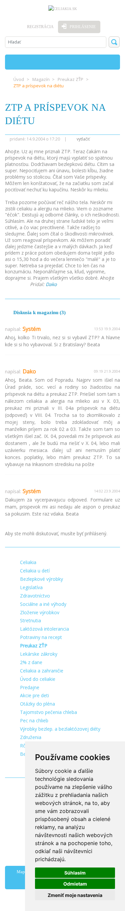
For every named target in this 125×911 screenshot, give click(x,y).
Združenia (30, 737)
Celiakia (28, 562)
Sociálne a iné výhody (43, 604)
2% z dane (31, 662)
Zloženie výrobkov (39, 612)
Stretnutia (30, 620)
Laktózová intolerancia (44, 629)
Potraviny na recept (41, 637)
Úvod (18, 79)
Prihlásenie (83, 26)
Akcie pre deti (34, 695)
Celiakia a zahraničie (41, 670)
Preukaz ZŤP (70, 79)
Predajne (29, 687)
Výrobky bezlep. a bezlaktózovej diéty (60, 729)
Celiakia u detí (35, 570)
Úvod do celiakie (37, 679)
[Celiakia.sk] (62, 8)
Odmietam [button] (75, 884)
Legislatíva (31, 587)
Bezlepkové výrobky (41, 579)
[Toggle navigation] (112, 62)
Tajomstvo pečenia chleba (48, 712)
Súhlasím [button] (75, 873)
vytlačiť (83, 139)
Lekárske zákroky (38, 654)
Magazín (41, 79)
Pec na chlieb (34, 720)
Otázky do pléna (37, 704)
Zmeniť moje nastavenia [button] (75, 895)
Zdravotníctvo (35, 596)
